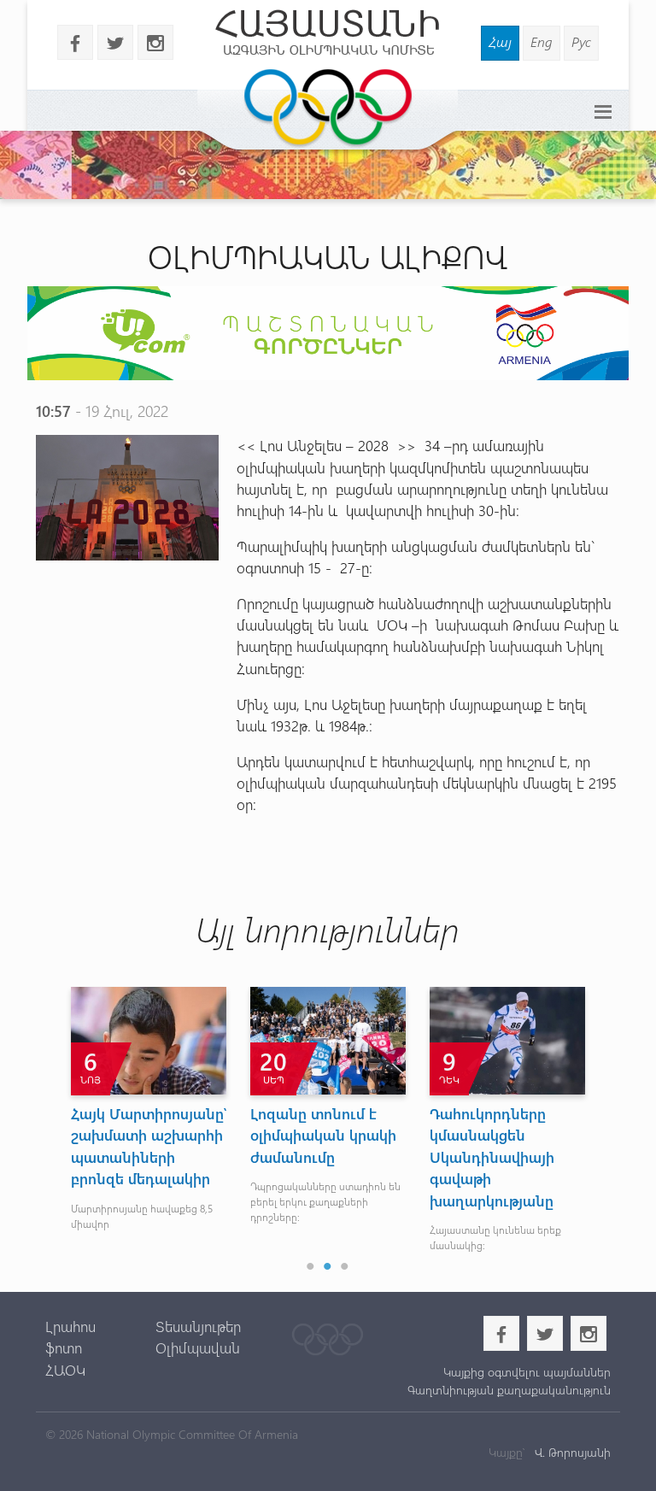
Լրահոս (70, 1326)
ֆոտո (63, 1347)
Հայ (500, 41)
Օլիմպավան (197, 1347)
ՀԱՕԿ (65, 1369)
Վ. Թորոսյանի (571, 1452)
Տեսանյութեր (198, 1326)
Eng (541, 41)
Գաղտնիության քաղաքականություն (509, 1390)
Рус (581, 41)
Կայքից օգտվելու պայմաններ (527, 1372)
